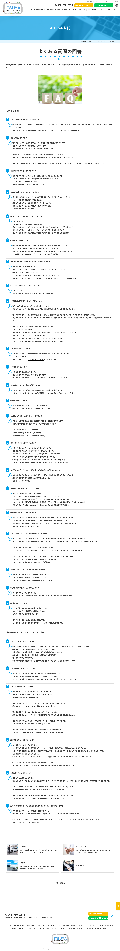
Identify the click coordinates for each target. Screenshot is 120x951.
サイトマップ (108, 928)
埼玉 (56, 883)
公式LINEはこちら (103, 5)
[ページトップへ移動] (113, 916)
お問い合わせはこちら (84, 5)
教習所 (62, 883)
